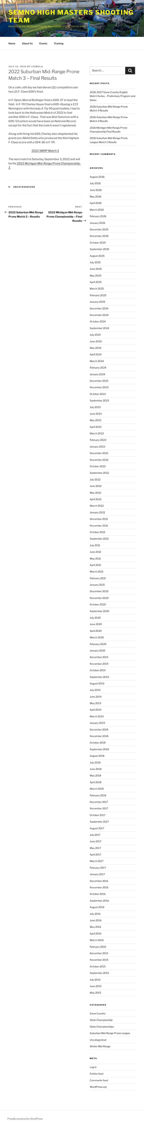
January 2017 (97, 874)
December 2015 (99, 953)
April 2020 (96, 630)
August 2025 (97, 255)
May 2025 (95, 275)
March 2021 (96, 571)
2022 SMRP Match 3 (45, 150)
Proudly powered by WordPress (25, 1118)
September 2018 (99, 749)
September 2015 (99, 972)
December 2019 (99, 657)
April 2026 (96, 203)
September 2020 (99, 611)
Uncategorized (24, 187)
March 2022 (97, 505)
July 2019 (95, 689)
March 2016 (97, 940)
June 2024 (96, 341)
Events (43, 43)
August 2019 (97, 683)
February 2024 (98, 367)
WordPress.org (98, 1086)
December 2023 (99, 380)
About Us (27, 43)
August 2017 (97, 828)
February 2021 (98, 578)
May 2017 (95, 847)
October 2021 (97, 532)
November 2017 (99, 808)
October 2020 (98, 604)
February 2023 (98, 439)
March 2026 (97, 209)
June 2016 (96, 920)
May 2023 (95, 420)
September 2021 (99, 538)
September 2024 (99, 328)
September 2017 (99, 821)
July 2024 (95, 334)
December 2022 (99, 453)
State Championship (101, 1019)
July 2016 (95, 913)
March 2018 (97, 788)
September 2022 (99, 472)
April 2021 (95, 565)
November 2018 (99, 736)
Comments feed (99, 1080)
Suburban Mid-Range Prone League (110, 1033)
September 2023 (99, 400)
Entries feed (96, 1073)
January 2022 (97, 512)
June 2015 (96, 986)
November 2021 (99, 525)
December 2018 (99, 729)
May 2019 (95, 703)
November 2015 (99, 959)
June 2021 (95, 551)
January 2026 (97, 222)
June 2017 (95, 841)
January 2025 (97, 301)
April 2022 (95, 499)
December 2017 (99, 801)
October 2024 (98, 321)
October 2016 (98, 893)
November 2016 (99, 887)
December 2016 (99, 880)
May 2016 (95, 926)
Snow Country (98, 1013)
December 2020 (99, 591)
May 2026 (95, 196)
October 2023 (98, 393)
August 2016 (97, 907)
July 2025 (95, 262)
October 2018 (98, 742)
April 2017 (95, 854)
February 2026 (98, 216)
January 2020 (97, 650)
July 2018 (95, 762)
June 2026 (96, 189)
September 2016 (99, 900)
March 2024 (97, 361)
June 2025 (96, 268)
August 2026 (97, 176)
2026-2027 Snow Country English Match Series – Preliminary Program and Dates (112, 96)
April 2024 (96, 354)
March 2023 (97, 433)
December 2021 (99, 518)
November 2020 (99, 597)
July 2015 (95, 979)
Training (59, 43)
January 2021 (97, 584)
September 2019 (99, 676)
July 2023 (95, 407)
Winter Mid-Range (100, 1046)
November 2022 (99, 459)
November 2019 (99, 663)
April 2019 (95, 709)
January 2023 (97, 446)
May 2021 (95, 558)
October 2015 (98, 966)
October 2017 (97, 815)
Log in (93, 1067)
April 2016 (95, 933)
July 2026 (95, 183)
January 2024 (97, 374)
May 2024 (95, 347)
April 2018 (95, 782)
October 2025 (98, 242)
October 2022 (98, 466)
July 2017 (95, 834)
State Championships (102, 1026)
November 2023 (99, 387)
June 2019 (96, 696)
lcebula (37, 66)
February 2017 (98, 867)
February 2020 (98, 644)
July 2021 (95, 545)
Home (11, 43)
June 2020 (96, 624)
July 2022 (95, 479)
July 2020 (95, 617)
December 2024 (99, 308)
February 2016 (98, 946)
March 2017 (96, 861)
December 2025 (99, 229)
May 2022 (95, 492)
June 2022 (96, 485)
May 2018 (95, 775)
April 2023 (96, 426)
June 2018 (96, 768)
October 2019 (98, 670)
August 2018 (97, 755)
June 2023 (96, 413)
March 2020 (97, 637)
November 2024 (99, 314)
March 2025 (97, 288)
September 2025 (99, 249)
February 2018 (98, 795)
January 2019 (97, 722)
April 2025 (96, 282)
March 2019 (97, 716)
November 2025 (99, 235)
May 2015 (95, 992)
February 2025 (98, 295)
